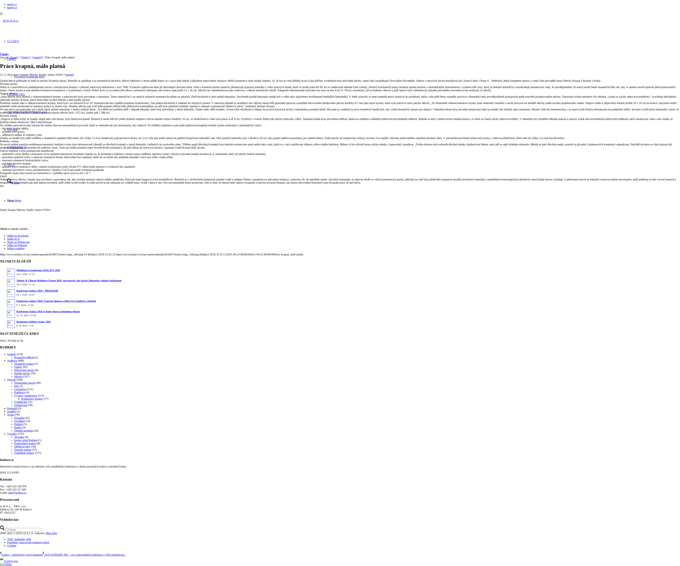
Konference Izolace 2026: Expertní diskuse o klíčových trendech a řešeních (56, 301)
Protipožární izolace (25, 443)
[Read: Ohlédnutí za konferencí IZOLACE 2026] (11, 272)
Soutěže (11, 411)
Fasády (18, 366)
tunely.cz (12, 7)
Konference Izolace (32, 398)
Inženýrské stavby (24, 370)
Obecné (11, 379)
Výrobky (12, 433)
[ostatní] (69, 74)
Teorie (10, 414)
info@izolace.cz (17, 492)
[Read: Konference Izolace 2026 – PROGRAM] (11, 293)
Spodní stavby (22, 373)
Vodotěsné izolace (24, 452)
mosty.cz (12, 4)
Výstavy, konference (25, 395)
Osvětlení (19, 421)
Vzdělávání (20, 401)
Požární (18, 424)
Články (4, 54)
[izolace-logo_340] (9, 20)
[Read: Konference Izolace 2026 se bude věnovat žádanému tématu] (11, 314)
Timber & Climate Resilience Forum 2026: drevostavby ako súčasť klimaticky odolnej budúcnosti (68, 280)
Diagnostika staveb (24, 382)
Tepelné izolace (23, 449)
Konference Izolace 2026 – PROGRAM (37, 291)
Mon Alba (51, 533)
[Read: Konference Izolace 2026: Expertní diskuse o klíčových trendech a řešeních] (11, 303)
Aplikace (12, 360)
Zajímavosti (20, 405)
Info (16, 386)
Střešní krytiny (22, 446)
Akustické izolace (24, 363)
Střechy (18, 376)
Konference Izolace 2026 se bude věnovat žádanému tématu (48, 311)
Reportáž (12, 408)
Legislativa (20, 389)
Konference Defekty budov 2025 (33, 321)
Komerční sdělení (24, 357)
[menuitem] (343, 4)
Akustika (19, 417)
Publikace (19, 392)
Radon (18, 427)
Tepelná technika (23, 430)
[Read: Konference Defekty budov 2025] (11, 324)
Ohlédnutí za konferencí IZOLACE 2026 (38, 270)
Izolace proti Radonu (26, 440)
